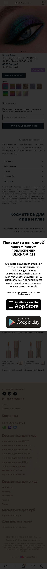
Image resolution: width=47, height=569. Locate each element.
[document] (23, 284)
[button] (44, 241)
